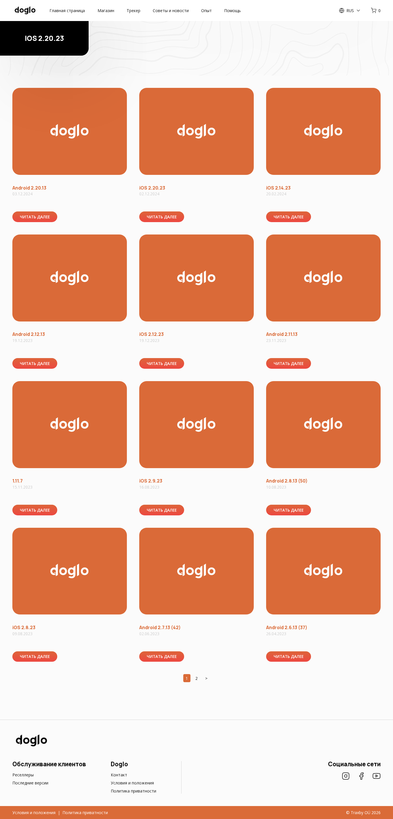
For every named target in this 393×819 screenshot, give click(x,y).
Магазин (106, 10)
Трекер (133, 10)
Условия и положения (132, 783)
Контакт (119, 775)
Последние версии (30, 783)
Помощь (232, 10)
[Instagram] (346, 776)
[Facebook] (361, 776)
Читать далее (35, 217)
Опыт (206, 10)
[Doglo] (30, 746)
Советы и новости (171, 10)
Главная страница (67, 10)
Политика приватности (133, 791)
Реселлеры (23, 775)
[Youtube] (377, 776)
